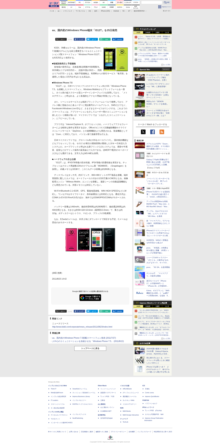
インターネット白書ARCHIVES (61, 423)
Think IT (53, 389)
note (106, 39)
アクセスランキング (148, 29)
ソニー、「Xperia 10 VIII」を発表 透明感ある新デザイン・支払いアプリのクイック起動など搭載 (154, 39)
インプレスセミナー (79, 400)
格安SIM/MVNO (139, 11)
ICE (143, 386)
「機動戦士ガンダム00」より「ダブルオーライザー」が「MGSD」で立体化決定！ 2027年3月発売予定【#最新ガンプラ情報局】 (154, 329)
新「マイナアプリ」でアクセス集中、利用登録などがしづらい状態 (158, 223)
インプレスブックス (79, 414)
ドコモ (52, 11)
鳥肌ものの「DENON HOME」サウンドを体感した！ (157, 104)
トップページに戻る (90, 348)
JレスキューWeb (128, 400)
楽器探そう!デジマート (108, 393)
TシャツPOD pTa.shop (153, 410)
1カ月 (167, 32)
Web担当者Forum (57, 393)
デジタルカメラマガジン (59, 415)
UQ (89, 11)
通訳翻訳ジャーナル (129, 396)
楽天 (95, 11)
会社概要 (132, 432)
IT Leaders (54, 400)
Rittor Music (102, 386)
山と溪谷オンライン (107, 407)
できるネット (55, 419)
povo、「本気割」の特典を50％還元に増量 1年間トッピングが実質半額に (157, 250)
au (58, 11)
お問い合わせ (73, 432)
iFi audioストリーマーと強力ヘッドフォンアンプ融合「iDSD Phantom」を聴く (157, 77)
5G (123, 11)
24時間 (147, 32)
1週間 (157, 32)
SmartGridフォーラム (79, 389)
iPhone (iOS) (105, 11)
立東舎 (102, 400)
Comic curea (149, 393)
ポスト (63, 39)
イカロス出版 (124, 386)
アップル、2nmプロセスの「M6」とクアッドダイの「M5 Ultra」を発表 (157, 213)
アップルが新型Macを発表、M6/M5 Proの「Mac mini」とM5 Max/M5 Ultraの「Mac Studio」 (152, 50)
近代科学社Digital (106, 418)
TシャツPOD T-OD (107, 396)
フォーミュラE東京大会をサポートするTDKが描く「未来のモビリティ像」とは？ (158, 113)
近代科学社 (102, 415)
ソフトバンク (67, 11)
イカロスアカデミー (129, 404)
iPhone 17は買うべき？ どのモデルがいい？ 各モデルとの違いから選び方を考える (158, 369)
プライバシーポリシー (118, 432)
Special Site (145, 69)
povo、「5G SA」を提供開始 (158, 267)
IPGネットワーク (148, 407)
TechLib (125, 422)
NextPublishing (77, 418)
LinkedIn (119, 39)
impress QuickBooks (152, 396)
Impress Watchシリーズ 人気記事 (153, 303)
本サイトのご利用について (57, 432)
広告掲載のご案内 (87, 432)
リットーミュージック (108, 389)
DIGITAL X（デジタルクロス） (82, 404)
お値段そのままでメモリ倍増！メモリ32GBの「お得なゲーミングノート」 (157, 94)
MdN (121, 408)
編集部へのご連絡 (102, 432)
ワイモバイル (80, 11)
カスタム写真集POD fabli (154, 414)
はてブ (94, 39)
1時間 (138, 32)
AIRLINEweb (127, 389)
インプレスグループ (144, 432)
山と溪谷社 (102, 404)
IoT (129, 11)
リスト (70, 39)
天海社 (147, 389)
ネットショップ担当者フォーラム (83, 393)
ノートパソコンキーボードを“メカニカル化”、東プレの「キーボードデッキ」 (158, 181)
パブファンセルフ (151, 403)
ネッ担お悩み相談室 (58, 408)
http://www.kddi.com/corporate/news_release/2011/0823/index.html (82, 327)
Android (116, 11)
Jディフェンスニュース (131, 393)
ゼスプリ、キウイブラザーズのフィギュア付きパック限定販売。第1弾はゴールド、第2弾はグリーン (154, 324)
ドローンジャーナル (58, 404)
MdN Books (127, 411)
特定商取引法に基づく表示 (163, 432)
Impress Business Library (81, 396)
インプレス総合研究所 (58, 396)
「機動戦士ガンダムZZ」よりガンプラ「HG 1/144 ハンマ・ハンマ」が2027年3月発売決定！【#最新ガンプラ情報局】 (153, 335)
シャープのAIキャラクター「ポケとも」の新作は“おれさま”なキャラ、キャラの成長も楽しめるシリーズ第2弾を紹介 (157, 262)
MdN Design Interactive (131, 415)
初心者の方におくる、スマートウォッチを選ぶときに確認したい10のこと (158, 360)
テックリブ (124, 419)
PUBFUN (145, 400)
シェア (81, 39)
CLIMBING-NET (105, 411)
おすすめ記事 (145, 343)
